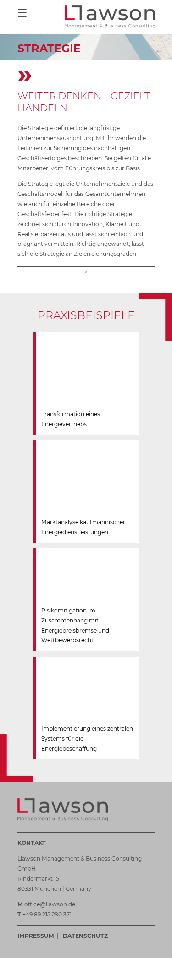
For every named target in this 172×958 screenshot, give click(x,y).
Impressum (35, 935)
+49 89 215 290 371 (47, 914)
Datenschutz (85, 935)
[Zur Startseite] (110, 16)
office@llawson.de (49, 904)
